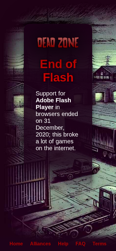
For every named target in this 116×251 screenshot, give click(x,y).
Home (16, 243)
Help (63, 243)
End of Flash (58, 70)
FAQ (80, 243)
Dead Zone (58, 42)
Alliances (40, 243)
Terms (99, 243)
